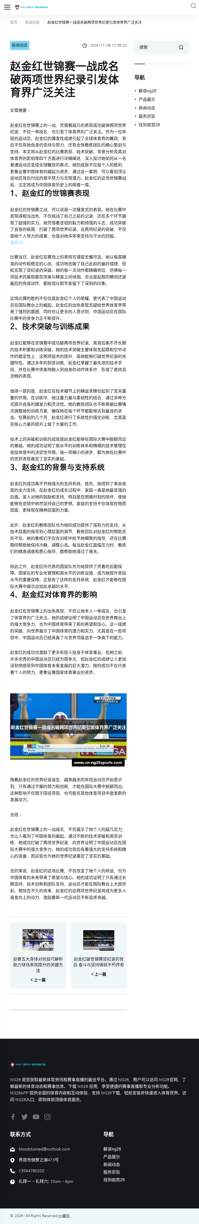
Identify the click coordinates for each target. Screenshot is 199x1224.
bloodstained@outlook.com (44, 1149)
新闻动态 (32, 22)
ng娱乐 (64, 1216)
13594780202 (31, 1171)
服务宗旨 (147, 116)
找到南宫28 (149, 125)
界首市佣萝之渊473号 (39, 1160)
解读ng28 (147, 91)
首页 (13, 22)
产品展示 (147, 100)
